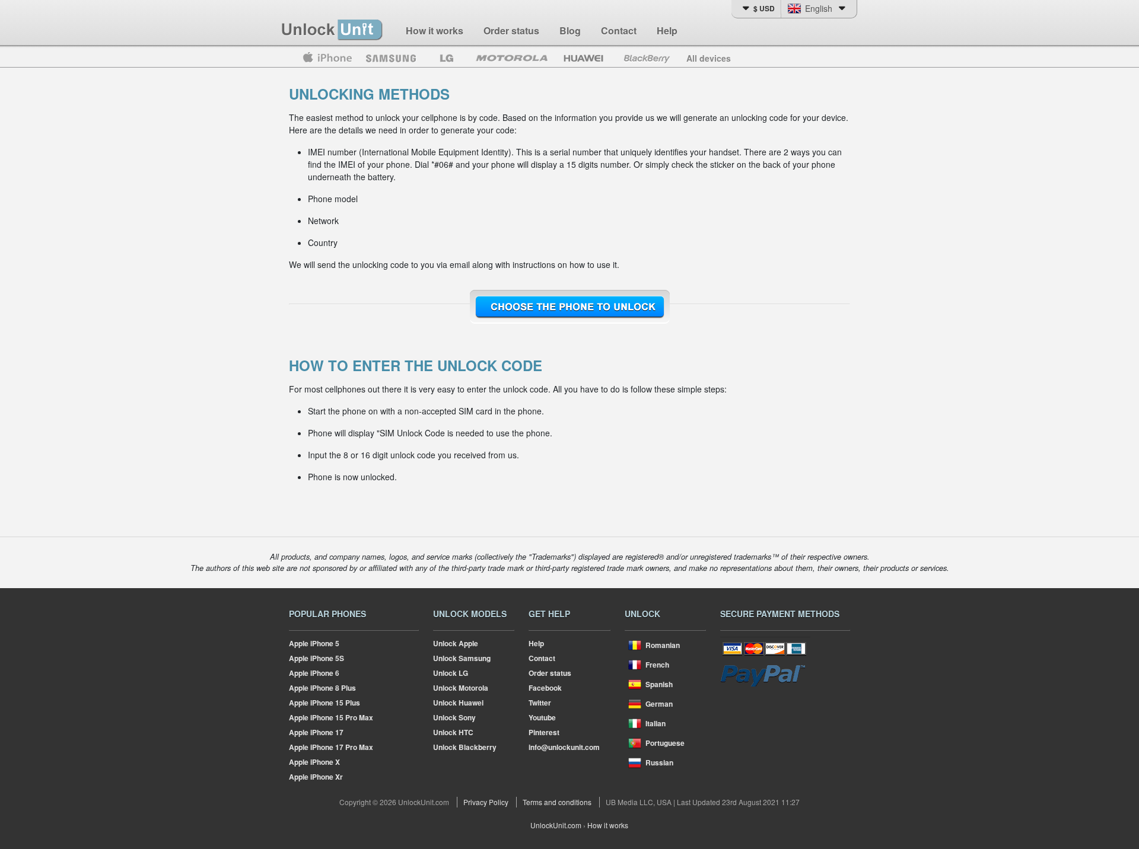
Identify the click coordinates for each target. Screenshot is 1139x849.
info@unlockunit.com (564, 747)
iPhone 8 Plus (322, 687)
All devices (708, 58)
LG (447, 58)
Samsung (391, 58)
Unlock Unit (333, 31)
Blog (570, 30)
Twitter (540, 702)
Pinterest (544, 732)
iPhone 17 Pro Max (331, 747)
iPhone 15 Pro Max (331, 717)
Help (667, 30)
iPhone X (314, 762)
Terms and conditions (557, 802)
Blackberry (646, 58)
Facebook (545, 687)
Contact (619, 30)
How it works (434, 30)
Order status (511, 30)
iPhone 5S (316, 658)
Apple (327, 58)
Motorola (511, 58)
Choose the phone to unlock (570, 307)
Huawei (585, 58)
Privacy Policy (485, 802)
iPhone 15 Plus (324, 702)
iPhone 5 (314, 643)
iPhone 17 (316, 732)
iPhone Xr (316, 776)
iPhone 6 (314, 673)
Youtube (542, 717)
